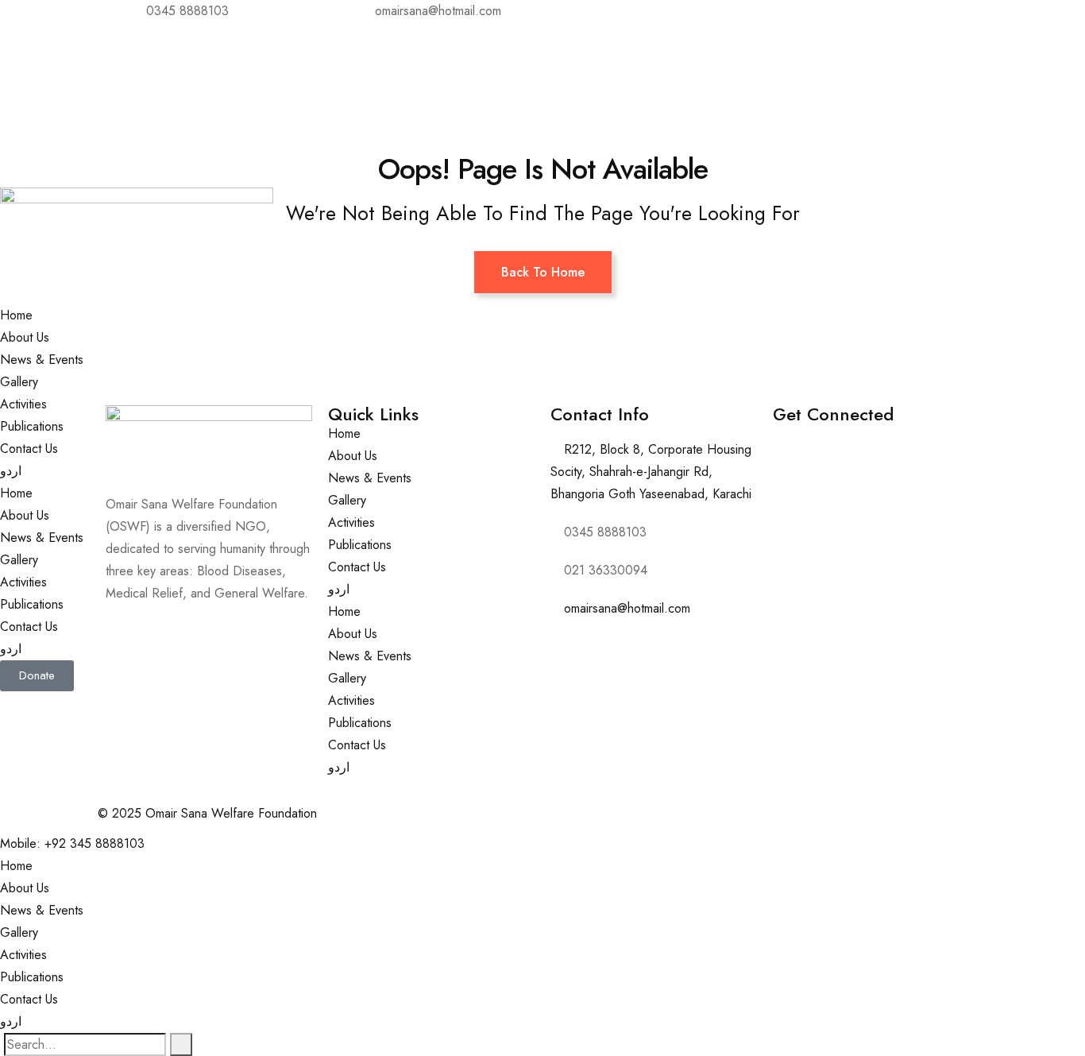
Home (16, 315)
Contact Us (29, 448)
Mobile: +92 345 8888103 (72, 843)
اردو (10, 471)
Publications (32, 426)
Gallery (19, 382)
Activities (23, 404)
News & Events (41, 359)
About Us (24, 337)
